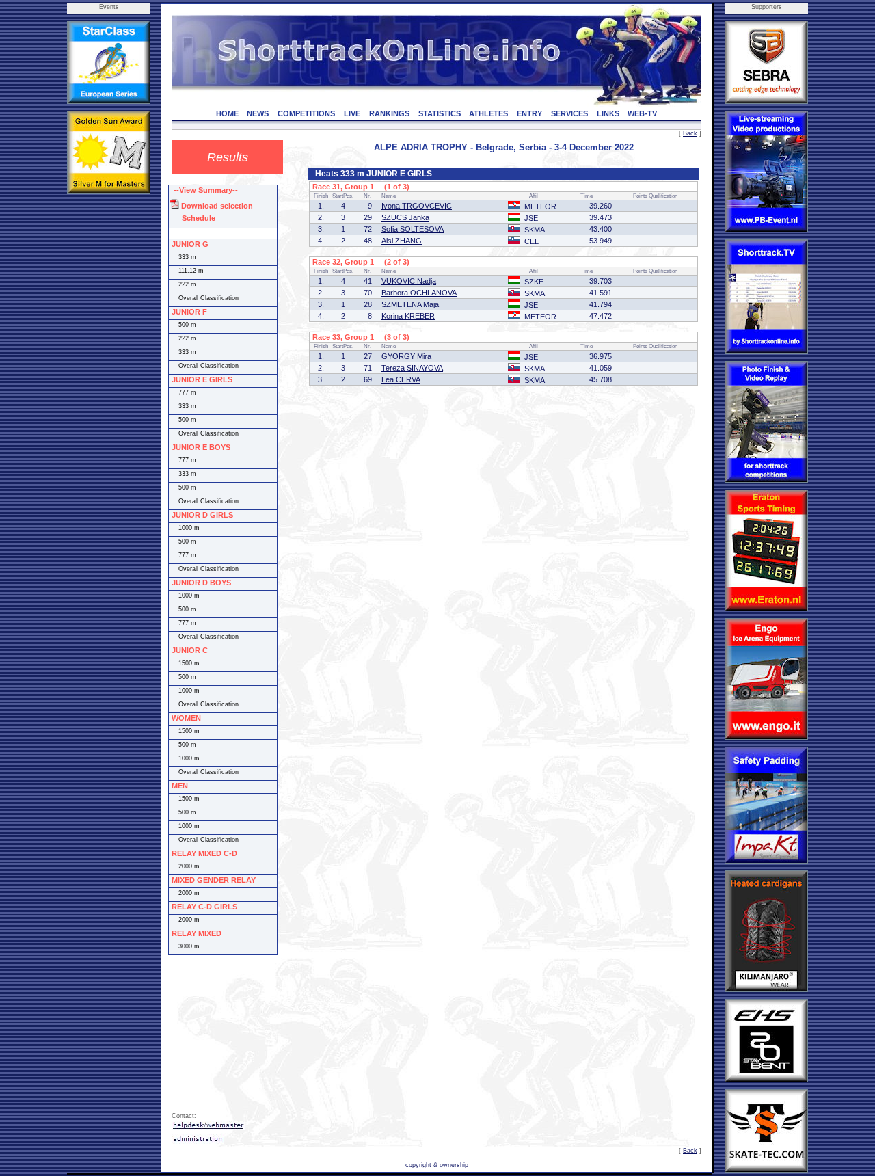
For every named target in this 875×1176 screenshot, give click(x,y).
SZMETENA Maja (410, 304)
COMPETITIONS (306, 113)
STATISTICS (439, 113)
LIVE (352, 113)
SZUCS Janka (405, 217)
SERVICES (569, 113)
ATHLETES (488, 113)
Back (690, 133)
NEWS (258, 113)
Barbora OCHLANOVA (419, 293)
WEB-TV (642, 113)
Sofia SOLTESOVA (412, 229)
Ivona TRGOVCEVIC (416, 206)
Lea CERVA (400, 379)
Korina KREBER (408, 316)
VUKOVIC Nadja (408, 281)
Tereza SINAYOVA (412, 368)
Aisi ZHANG (401, 241)
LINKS (608, 113)
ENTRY (529, 113)
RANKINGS (389, 113)
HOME (227, 113)
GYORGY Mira (406, 356)
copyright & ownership (436, 1165)
